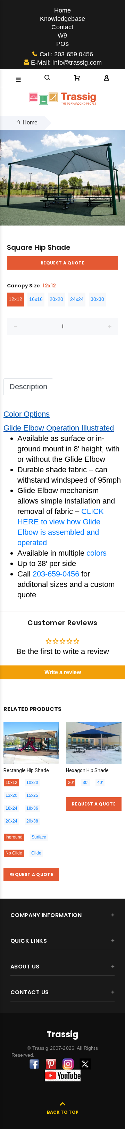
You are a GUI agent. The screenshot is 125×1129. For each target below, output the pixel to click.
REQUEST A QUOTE (62, 263)
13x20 (11, 795)
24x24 (77, 299)
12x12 (15, 299)
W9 (62, 35)
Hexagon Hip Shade (87, 770)
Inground (14, 837)
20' (71, 782)
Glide (36, 853)
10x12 (11, 782)
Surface (39, 837)
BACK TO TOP (62, 1112)
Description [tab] (28, 386)
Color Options (26, 414)
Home (62, 10)
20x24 (11, 821)
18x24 (11, 808)
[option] (62, 178)
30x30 (97, 299)
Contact (62, 27)
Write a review (62, 672)
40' (100, 782)
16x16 (36, 299)
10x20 (32, 782)
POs (62, 43)
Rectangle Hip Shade (26, 770)
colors (96, 553)
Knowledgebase (62, 18)
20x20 (56, 299)
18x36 (32, 808)
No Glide (14, 853)
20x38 (32, 821)
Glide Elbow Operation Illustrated (58, 428)
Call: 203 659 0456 (66, 54)
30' (85, 782)
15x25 (32, 795)
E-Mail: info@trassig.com (66, 62)
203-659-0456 (56, 574)
